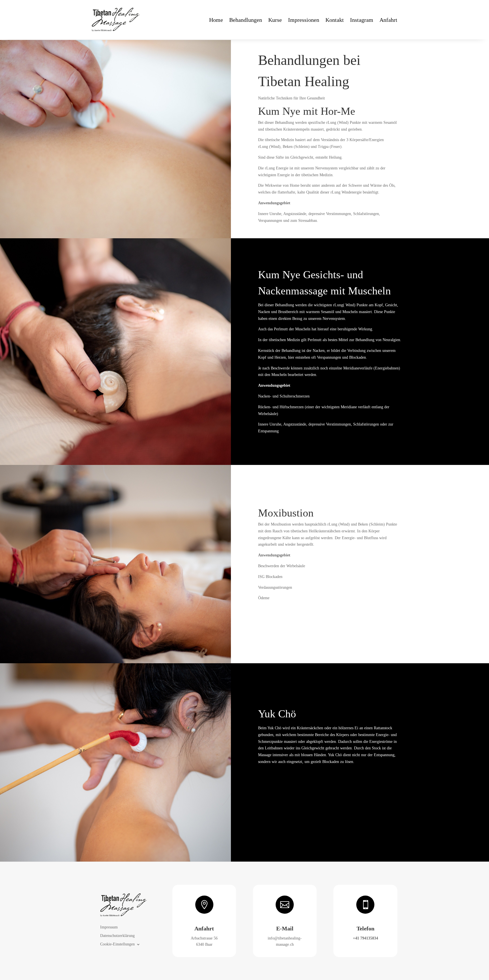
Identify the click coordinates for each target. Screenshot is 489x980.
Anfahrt (388, 20)
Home (216, 20)
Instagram (361, 20)
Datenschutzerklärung (117, 936)
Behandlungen (245, 20)
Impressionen (303, 20)
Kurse (275, 20)
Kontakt (334, 20)
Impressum (109, 927)
